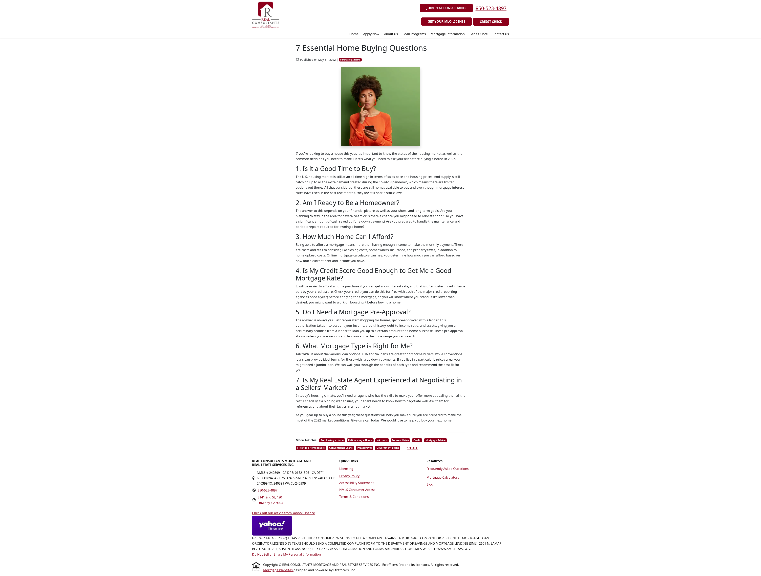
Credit (417, 440)
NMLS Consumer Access (357, 490)
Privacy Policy (349, 476)
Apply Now (371, 34)
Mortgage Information (448, 34)
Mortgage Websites (278, 570)
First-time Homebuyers (311, 447)
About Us (391, 34)
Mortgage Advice (435, 440)
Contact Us (500, 34)
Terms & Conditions (354, 496)
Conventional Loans (341, 447)
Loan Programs (414, 34)
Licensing (346, 469)
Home (354, 34)
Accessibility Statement (356, 483)
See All (412, 448)
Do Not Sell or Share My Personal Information (286, 554)
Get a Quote (478, 34)
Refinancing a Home (360, 440)
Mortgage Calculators (442, 477)
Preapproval (364, 447)
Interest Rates (400, 440)
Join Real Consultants (446, 8)
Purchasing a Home (350, 59)
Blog (429, 484)
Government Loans (388, 447)
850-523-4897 (491, 8)
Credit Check (491, 21)
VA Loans (382, 440)
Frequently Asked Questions (447, 469)
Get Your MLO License (446, 21)
